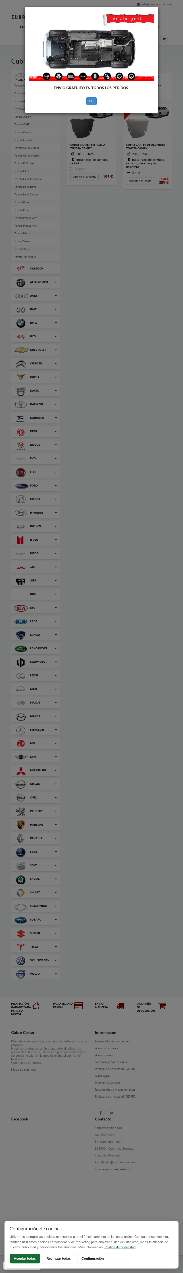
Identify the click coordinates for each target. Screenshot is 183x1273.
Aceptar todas (25, 1258)
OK (91, 101)
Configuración (92, 1258)
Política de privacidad (119, 1247)
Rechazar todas (58, 1258)
